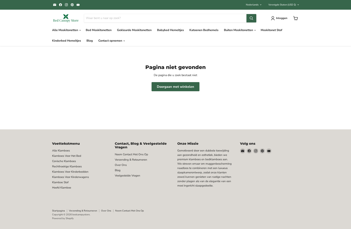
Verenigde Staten (282, 4)
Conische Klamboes (64, 161)
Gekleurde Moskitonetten (134, 30)
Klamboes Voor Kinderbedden (70, 172)
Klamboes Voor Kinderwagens (70, 177)
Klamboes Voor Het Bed (66, 156)
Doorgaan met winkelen (175, 86)
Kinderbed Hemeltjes (66, 41)
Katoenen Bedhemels (203, 30)
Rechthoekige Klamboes (67, 166)
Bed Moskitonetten (99, 30)
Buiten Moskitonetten (239, 30)
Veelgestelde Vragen (127, 175)
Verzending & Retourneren (131, 159)
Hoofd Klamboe (61, 187)
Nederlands (252, 4)
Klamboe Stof (60, 182)
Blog (89, 41)
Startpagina (58, 210)
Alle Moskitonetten (65, 30)
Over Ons (121, 165)
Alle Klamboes (61, 150)
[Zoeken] (251, 18)
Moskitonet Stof (271, 30)
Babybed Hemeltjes (170, 30)
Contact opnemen (110, 41)
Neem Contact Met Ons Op (131, 154)
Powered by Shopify (63, 218)
